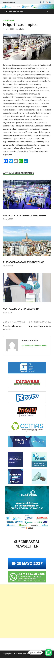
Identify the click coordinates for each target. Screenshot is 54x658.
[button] (48, 652)
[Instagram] (43, 2)
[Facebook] (40, 2)
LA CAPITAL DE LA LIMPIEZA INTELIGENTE (24, 215)
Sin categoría (8, 20)
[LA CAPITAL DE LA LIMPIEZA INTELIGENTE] (27, 195)
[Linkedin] (50, 2)
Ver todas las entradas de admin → (34, 346)
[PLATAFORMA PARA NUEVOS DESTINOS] (27, 242)
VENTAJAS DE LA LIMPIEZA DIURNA (21, 308)
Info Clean (22, 654)
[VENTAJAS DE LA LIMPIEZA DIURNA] (27, 288)
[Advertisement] (27, 611)
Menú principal (16, 11)
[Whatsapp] (46, 2)
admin (21, 29)
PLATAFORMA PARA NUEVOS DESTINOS (23, 262)
